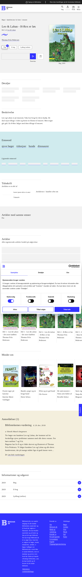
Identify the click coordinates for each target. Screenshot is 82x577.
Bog (5, 47)
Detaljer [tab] (41, 272)
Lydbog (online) (25, 47)
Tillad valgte (41, 309)
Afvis (15, 309)
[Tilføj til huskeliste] (41, 56)
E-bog (13, 47)
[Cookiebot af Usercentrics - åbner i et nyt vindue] (70, 266)
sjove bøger (8, 146)
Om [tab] (67, 272)
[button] (41, 482)
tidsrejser (21, 146)
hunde (32, 146)
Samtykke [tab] (14, 272)
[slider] (62, 44)
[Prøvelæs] (33, 56)
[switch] (31, 301)
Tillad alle (66, 309)
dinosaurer (43, 146)
